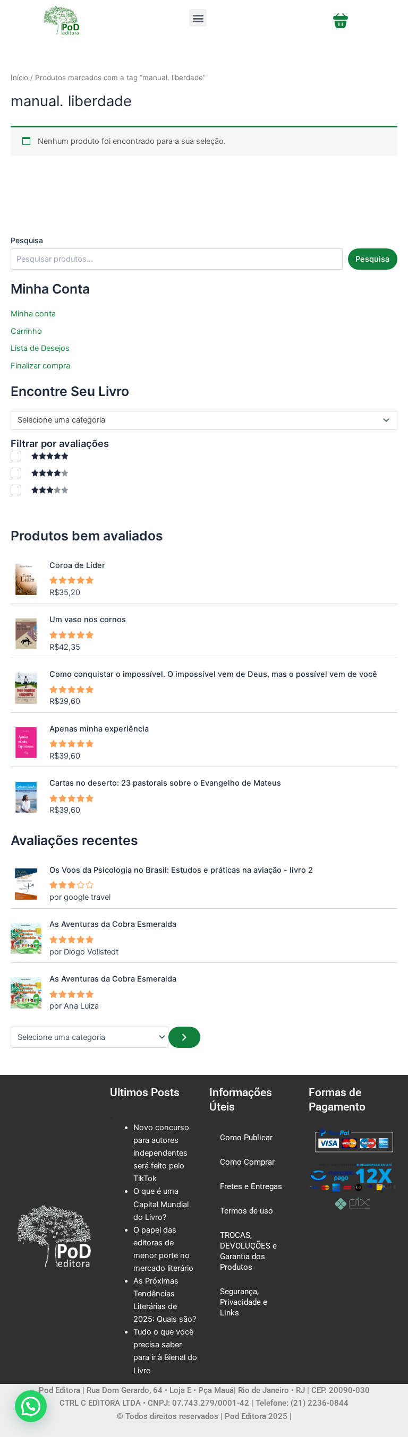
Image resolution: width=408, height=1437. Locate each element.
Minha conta (33, 314)
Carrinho (26, 331)
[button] (198, 18)
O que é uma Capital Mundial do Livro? (161, 1203)
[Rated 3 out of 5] (39, 489)
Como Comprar (247, 1162)
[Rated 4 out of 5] (39, 472)
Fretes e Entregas (251, 1186)
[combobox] (204, 420)
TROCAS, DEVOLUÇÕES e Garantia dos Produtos (248, 1251)
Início (19, 77)
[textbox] (199, 420)
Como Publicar (246, 1137)
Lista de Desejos (40, 348)
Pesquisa (27, 240)
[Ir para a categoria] (184, 1037)
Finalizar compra (40, 366)
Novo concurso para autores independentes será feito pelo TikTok (161, 1153)
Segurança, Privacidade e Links (243, 1302)
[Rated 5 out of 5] (39, 455)
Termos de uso (246, 1211)
